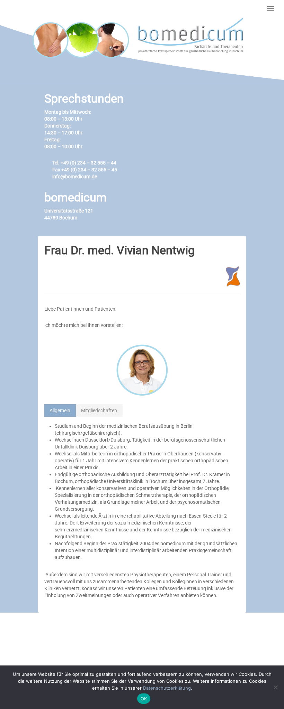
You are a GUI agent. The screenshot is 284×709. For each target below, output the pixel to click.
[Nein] (275, 687)
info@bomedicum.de (74, 176)
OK (144, 698)
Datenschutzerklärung (167, 688)
